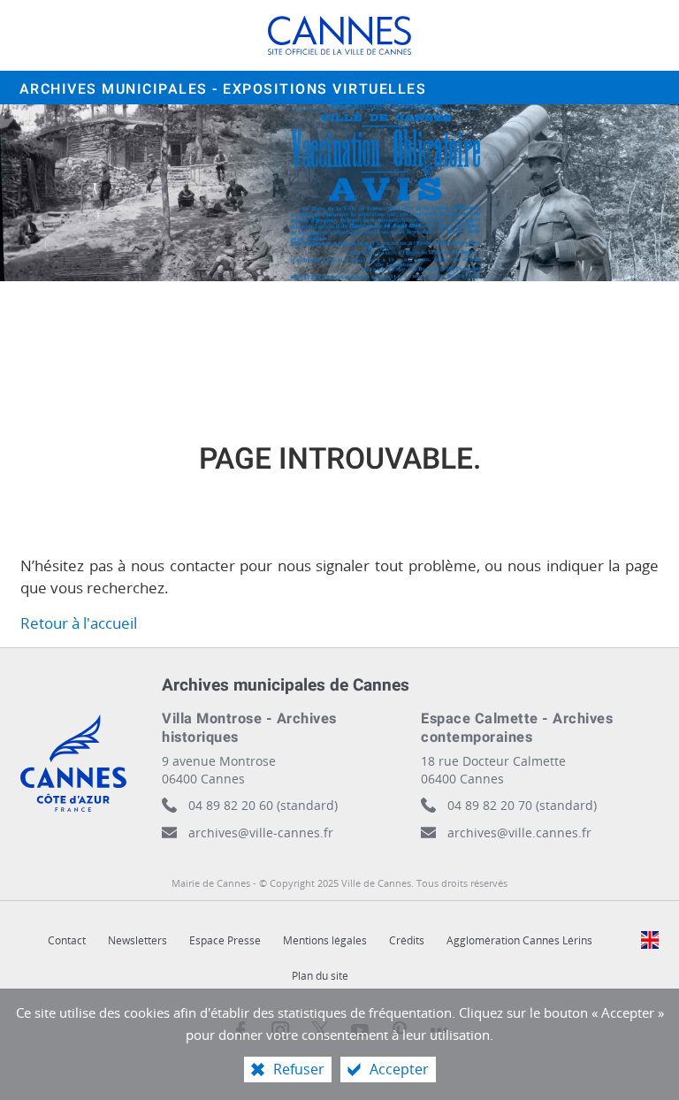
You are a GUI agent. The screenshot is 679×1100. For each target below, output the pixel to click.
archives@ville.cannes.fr (519, 832)
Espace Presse (225, 940)
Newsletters (137, 940)
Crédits (406, 940)
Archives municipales (223, 89)
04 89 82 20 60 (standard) (263, 805)
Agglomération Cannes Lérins (519, 940)
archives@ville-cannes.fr (260, 832)
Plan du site (320, 975)
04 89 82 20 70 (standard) (522, 805)
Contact (67, 940)
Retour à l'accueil (78, 623)
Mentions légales (325, 940)
